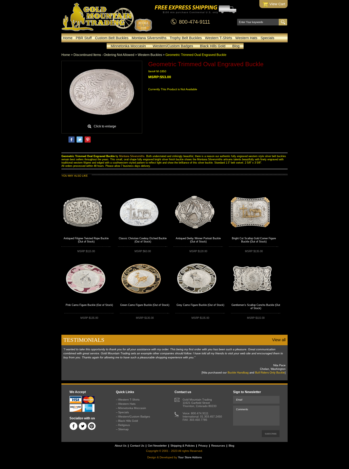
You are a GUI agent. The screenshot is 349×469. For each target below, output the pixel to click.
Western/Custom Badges (173, 46)
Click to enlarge (105, 126)
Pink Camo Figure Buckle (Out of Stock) (89, 304)
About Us (120, 445)
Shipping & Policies (182, 445)
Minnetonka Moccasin (128, 46)
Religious (124, 425)
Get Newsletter (157, 445)
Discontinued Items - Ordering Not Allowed (104, 55)
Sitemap (123, 429)
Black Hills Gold (212, 46)
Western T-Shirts (218, 38)
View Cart (276, 4)
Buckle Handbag (238, 372)
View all (279, 340)
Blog (236, 46)
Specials (267, 38)
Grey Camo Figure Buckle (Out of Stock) (200, 304)
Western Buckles (150, 55)
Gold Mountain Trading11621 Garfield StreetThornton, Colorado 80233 (200, 403)
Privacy (203, 445)
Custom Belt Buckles (111, 38)
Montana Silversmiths (149, 38)
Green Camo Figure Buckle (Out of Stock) (144, 304)
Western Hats (246, 38)
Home (68, 38)
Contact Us (137, 445)
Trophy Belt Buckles (186, 38)
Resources (218, 445)
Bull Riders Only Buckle (270, 372)
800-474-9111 (194, 22)
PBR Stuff (84, 38)
